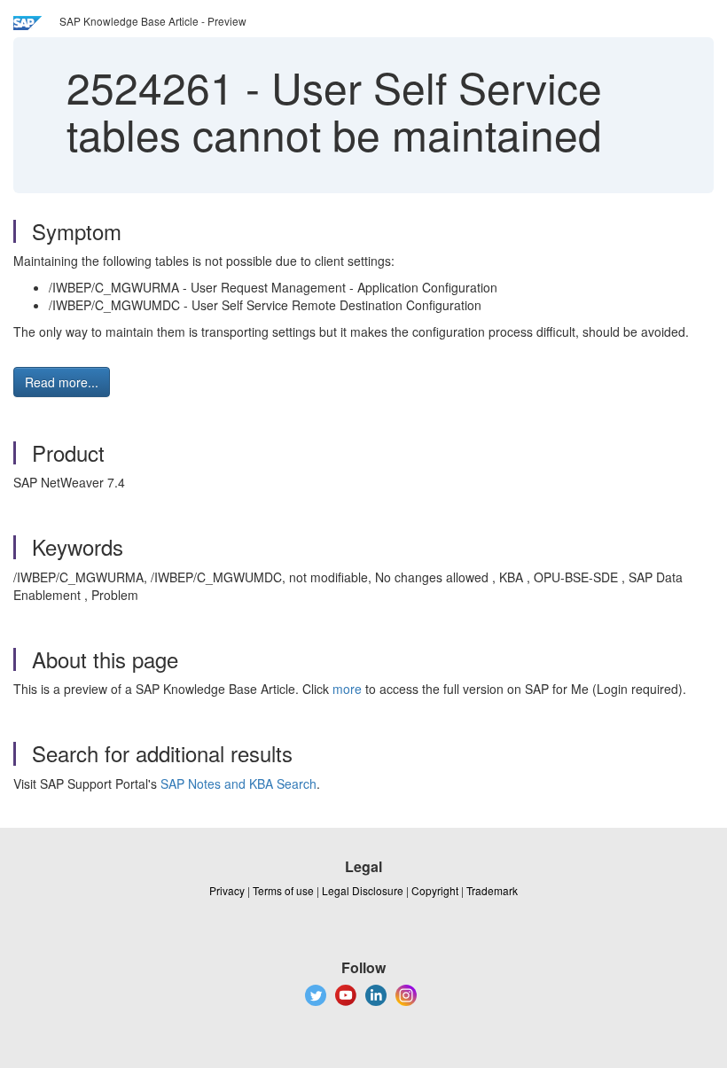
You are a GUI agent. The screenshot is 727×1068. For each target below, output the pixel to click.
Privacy (227, 890)
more (347, 689)
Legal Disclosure (362, 890)
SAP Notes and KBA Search (238, 783)
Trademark (492, 890)
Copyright (434, 890)
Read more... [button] (61, 382)
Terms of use (283, 890)
